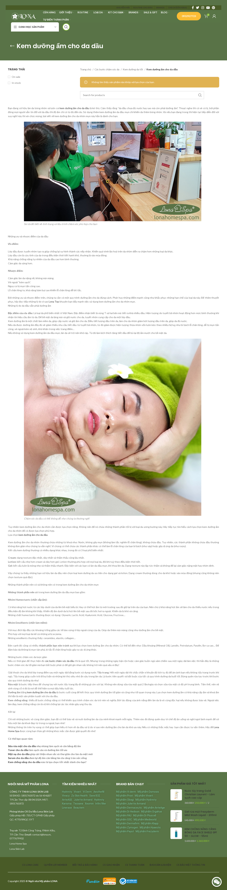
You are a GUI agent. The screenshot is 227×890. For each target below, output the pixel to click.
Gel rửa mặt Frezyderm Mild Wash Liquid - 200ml (201, 813)
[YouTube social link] (208, 7)
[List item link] (32, 844)
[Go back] (12, 46)
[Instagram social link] (202, 7)
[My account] (214, 16)
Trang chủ (86, 69)
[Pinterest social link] (213, 7)
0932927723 (189, 16)
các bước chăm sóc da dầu (59, 660)
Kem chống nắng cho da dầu (24, 762)
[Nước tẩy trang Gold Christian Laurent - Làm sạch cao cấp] (176, 796)
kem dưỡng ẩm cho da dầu (74, 108)
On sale (16, 76)
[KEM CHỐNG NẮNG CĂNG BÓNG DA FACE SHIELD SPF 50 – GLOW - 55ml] (176, 835)
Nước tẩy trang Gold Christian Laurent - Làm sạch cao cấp (200, 794)
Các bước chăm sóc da (107, 69)
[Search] (66, 26)
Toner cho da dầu (18, 749)
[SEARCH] (200, 95)
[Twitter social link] (197, 7)
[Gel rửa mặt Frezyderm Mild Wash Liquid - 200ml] (176, 816)
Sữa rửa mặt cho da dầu (22, 746)
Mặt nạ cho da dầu (19, 754)
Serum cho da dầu (18, 757)
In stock (16, 82)
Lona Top (54, 301)
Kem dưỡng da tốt (133, 69)
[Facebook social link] (193, 7)
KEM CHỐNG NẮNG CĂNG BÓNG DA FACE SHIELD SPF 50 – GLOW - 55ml (201, 832)
